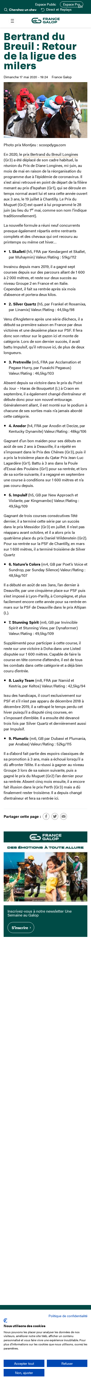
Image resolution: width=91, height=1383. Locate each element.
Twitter (54, 816)
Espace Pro (71, 4)
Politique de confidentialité (68, 1315)
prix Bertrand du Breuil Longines (50, 154)
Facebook (46, 816)
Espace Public (45, 4)
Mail (63, 816)
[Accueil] (46, 21)
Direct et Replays (58, 9)
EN (80, 6)
